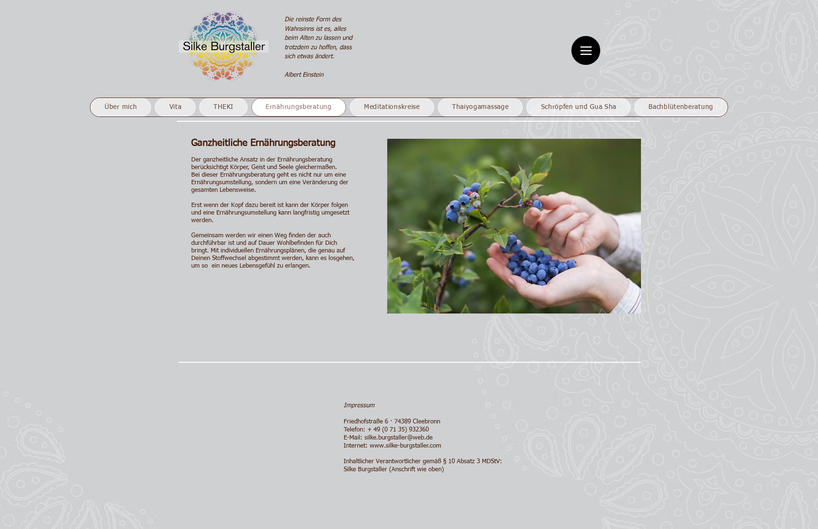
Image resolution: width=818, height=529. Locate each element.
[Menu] (585, 50)
